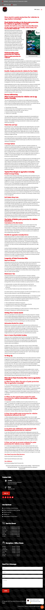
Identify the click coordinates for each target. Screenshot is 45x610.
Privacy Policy (21, 606)
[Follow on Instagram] (5, 497)
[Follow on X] (8, 497)
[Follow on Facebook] (3, 497)
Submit (5, 590)
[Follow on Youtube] (12, 497)
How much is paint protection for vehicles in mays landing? (18, 465)
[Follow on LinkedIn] (10, 497)
